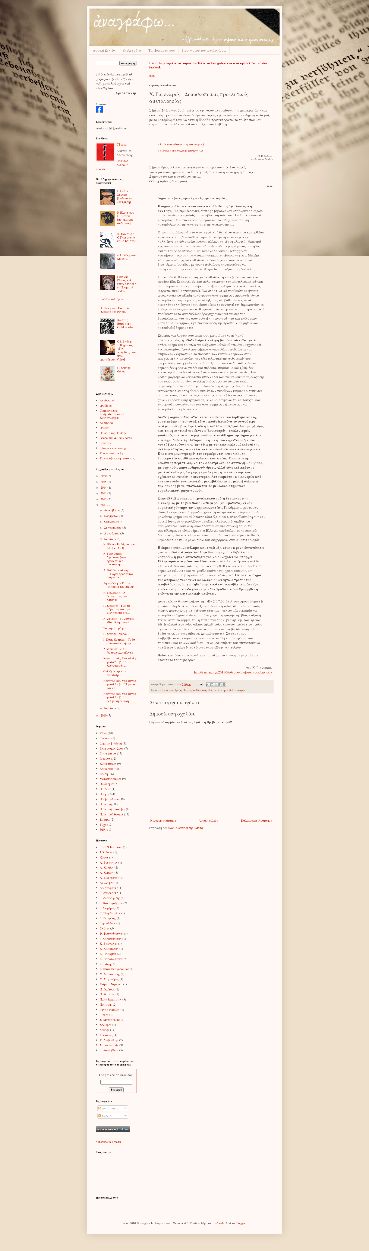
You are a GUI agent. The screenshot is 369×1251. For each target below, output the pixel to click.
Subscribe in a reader (108, 1142)
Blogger (240, 1223)
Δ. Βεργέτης (108, 918)
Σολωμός (105, 1025)
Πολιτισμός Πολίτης (113, 433)
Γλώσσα (105, 738)
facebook (155, 67)
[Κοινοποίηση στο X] (216, 684)
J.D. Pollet (106, 852)
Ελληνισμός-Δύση (111, 748)
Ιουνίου (109, 708)
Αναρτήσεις (109, 1108)
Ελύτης (104, 928)
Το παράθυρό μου (115, 628)
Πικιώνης (106, 1004)
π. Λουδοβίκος (109, 1050)
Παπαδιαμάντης (111, 999)
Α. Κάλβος (107, 867)
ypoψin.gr (106, 405)
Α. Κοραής (107, 872)
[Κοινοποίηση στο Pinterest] (224, 684)
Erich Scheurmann (111, 847)
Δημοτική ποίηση (111, 743)
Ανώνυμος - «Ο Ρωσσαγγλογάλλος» (118, 650)
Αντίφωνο (107, 400)
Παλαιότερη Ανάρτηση (256, 820)
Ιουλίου (109, 539)
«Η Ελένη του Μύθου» (126, 257)
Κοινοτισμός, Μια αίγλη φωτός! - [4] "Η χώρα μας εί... (119, 684)
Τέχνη (104, 824)
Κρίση (178, 690)
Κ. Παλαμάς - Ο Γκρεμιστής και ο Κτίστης (126, 237)
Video (103, 733)
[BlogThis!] (212, 684)
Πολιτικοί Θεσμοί (218, 690)
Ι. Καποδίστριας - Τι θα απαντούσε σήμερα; (119, 641)
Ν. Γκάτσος (107, 989)
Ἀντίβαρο (106, 423)
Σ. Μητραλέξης (110, 1020)
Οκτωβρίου (112, 522)
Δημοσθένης (108, 923)
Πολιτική (201, 690)
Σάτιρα (105, 819)
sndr (221, 1223)
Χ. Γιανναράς (237, 690)
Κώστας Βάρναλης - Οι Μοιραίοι (125, 323)
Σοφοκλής (106, 1035)
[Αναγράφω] (99, 111)
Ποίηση (104, 794)
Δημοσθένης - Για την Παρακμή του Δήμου (118, 585)
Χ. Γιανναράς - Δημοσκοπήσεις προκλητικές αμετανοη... (115, 559)
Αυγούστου (112, 533)
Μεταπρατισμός (110, 779)
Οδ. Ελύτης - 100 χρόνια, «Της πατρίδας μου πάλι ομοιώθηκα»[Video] (118, 350)
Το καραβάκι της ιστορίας (117, 458)
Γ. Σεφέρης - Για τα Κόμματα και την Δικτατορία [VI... (116, 609)
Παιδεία (105, 789)
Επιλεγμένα (132, 50)
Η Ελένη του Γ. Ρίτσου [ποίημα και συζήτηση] (125, 217)
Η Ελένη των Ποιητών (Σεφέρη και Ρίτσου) (115, 310)
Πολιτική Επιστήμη (112, 809)
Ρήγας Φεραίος (110, 1010)
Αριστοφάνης (109, 888)
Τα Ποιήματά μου (161, 50)
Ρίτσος (104, 1015)
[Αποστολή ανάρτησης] (200, 684)
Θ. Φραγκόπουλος (111, 933)
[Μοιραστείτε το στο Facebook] (220, 684)
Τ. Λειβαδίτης (109, 1040)
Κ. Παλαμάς (108, 954)
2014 (104, 487)
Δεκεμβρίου (112, 510)
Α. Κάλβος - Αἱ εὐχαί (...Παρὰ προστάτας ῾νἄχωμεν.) (118, 573)
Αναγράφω (101, 104)
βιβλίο (104, 829)
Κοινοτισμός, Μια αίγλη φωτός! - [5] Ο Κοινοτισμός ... (119, 661)
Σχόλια (106, 1116)
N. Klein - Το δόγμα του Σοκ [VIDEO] (119, 546)
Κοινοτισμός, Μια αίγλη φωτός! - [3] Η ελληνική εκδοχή (119, 697)
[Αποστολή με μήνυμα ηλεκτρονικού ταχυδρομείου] (208, 684)
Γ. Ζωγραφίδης (110, 898)
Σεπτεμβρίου (113, 528)
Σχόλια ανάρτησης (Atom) (185, 828)
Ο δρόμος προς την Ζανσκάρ (115, 673)
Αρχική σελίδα (208, 820)
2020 (104, 476)
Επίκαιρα (106, 443)
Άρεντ (104, 857)
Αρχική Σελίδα (104, 50)
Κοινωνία (167, 690)
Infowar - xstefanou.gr (113, 448)
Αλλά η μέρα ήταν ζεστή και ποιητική (181, 144)
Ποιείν (104, 428)
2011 (104, 505)
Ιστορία (105, 758)
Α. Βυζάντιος (108, 862)
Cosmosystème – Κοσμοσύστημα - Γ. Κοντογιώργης (112, 414)
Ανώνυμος (107, 883)
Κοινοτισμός (108, 764)
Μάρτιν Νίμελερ (111, 984)
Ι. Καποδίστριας (111, 939)
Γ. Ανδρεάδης (109, 893)
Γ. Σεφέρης (107, 908)
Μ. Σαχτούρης (109, 979)
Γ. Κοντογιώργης (111, 903)
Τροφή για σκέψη (111, 453)
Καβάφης (106, 964)
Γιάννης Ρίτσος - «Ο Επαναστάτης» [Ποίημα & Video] (126, 284)
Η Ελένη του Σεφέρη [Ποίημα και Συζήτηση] (125, 196)
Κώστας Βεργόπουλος (114, 969)
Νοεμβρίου (111, 516)
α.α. (124, 145)
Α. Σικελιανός (109, 878)
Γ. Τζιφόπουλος (110, 913)
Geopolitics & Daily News (116, 438)
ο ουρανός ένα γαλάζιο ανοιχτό (178, 150)
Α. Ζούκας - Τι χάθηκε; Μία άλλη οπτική (118, 620)
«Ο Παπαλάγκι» (112, 299)
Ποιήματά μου (109, 799)
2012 (104, 499)
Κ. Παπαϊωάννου (111, 959)
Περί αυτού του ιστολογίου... (204, 50)
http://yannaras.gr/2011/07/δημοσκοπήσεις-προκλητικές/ (233, 672)
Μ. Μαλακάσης (110, 974)
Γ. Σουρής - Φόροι (124, 369)
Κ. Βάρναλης (108, 943)
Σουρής (104, 1030)
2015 (104, 482)
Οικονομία (189, 690)
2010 (104, 715)
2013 (104, 493)
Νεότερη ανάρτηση (163, 820)
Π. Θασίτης (107, 994)
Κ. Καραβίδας (109, 949)
